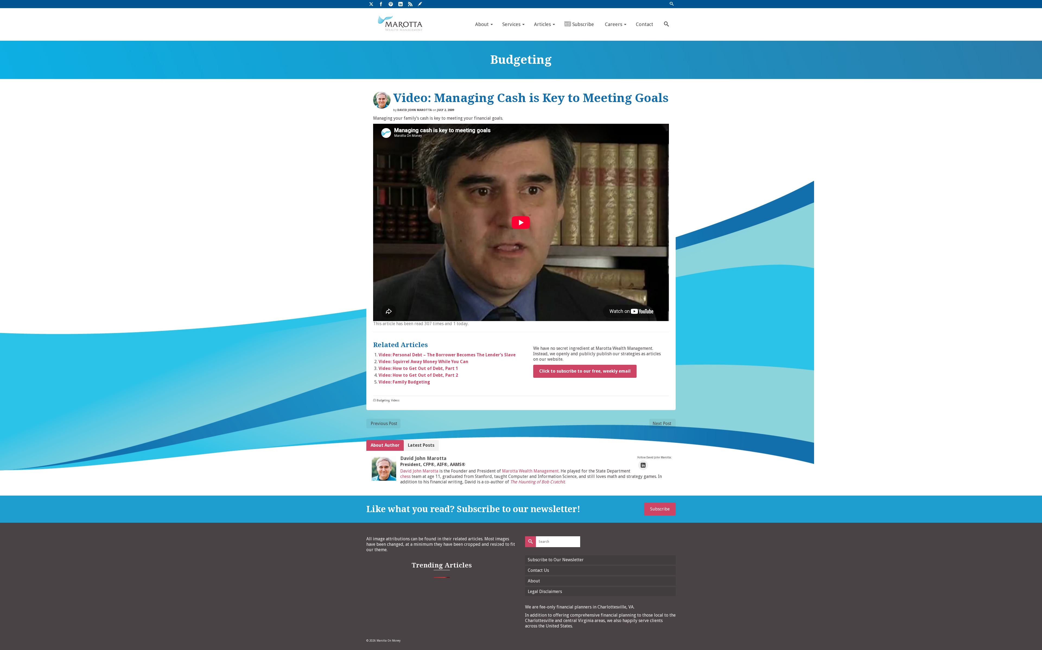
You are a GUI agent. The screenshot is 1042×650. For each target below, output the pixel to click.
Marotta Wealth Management (530, 471)
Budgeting (383, 400)
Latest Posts (421, 445)
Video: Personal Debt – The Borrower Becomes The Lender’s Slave (447, 354)
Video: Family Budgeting (404, 382)
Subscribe (660, 509)
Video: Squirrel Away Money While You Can (423, 361)
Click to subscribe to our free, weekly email (585, 371)
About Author (385, 445)
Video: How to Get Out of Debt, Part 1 (418, 368)
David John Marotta (414, 110)
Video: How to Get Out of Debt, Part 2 (418, 375)
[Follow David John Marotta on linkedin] (643, 465)
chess (405, 476)
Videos (395, 400)
